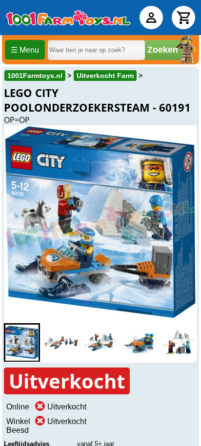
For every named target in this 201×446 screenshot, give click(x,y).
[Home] (68, 17)
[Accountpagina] (151, 17)
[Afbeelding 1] (22, 342)
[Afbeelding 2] (61, 342)
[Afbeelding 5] (179, 342)
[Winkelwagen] (183, 17)
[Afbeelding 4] (139, 342)
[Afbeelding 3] (100, 342)
